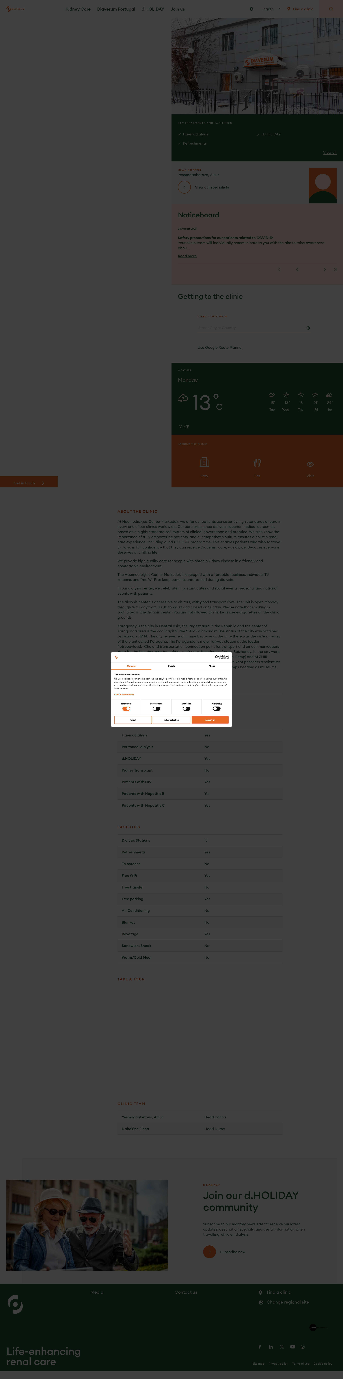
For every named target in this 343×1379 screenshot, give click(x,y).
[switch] (156, 709)
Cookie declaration (124, 694)
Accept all (210, 720)
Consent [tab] (131, 666)
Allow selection (171, 720)
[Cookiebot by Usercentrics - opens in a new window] (217, 657)
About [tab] (212, 666)
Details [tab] (171, 666)
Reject (133, 720)
